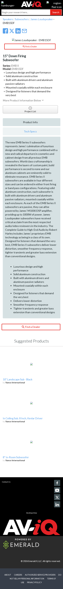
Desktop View (31, 513)
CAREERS (18, 575)
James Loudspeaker (41, 19)
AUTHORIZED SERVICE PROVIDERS (40, 575)
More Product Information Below (22, 100)
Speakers (8, 19)
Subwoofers (22, 19)
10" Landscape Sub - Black (17, 379)
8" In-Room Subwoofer (16, 457)
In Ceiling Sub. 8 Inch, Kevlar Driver (23, 418)
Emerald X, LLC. (35, 561)
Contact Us (6, 482)
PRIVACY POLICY (34, 582)
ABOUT (7, 575)
